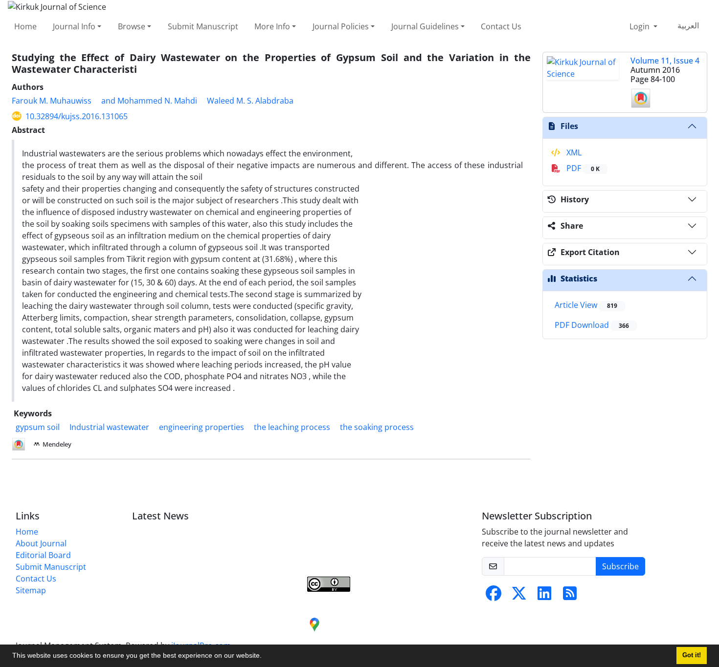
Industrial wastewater (109, 427)
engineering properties (201, 427)
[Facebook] (493, 596)
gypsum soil (38, 427)
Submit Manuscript (203, 26)
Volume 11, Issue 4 (664, 60)
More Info (272, 26)
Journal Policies (341, 26)
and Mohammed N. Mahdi (149, 100)
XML (573, 152)
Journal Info (74, 26)
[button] (265, 656)
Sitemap (31, 590)
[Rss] (570, 596)
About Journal (41, 543)
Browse (131, 26)
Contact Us (501, 26)
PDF (582, 168)
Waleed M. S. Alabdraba (250, 100)
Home (25, 26)
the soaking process (377, 427)
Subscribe (620, 566)
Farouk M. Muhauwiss (51, 100)
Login (640, 26)
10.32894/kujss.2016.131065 (76, 116)
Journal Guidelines (425, 26)
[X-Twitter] (519, 596)
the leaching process (292, 427)
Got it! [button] (691, 655)
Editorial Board (43, 555)
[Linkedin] (544, 596)
